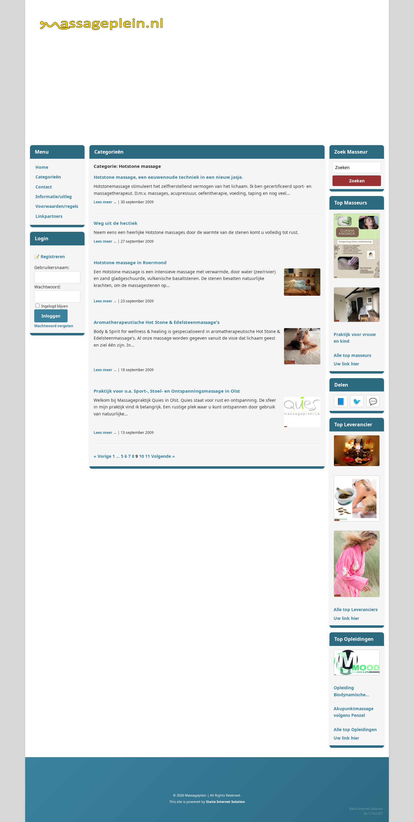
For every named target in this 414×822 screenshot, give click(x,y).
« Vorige (102, 456)
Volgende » (163, 456)
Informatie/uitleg (53, 196)
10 (141, 456)
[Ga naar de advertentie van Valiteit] (357, 320)
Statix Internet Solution (225, 801)
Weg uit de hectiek (115, 223)
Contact (43, 187)
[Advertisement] (207, 94)
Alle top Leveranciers (356, 609)
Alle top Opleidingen (355, 729)
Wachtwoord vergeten (53, 326)
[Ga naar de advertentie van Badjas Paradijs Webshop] (357, 595)
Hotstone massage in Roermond (130, 262)
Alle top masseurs (352, 355)
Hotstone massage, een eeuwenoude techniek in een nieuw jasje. (168, 177)
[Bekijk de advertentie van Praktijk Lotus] (302, 282)
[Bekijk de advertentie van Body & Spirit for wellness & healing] (302, 346)
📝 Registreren (49, 256)
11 (147, 456)
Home (41, 167)
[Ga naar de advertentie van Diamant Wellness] (357, 465)
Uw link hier (346, 364)
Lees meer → (105, 202)
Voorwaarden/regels (56, 206)
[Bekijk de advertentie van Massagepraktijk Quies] (302, 412)
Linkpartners (48, 216)
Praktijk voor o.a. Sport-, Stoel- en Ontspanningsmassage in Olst (167, 391)
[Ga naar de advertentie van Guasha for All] (357, 276)
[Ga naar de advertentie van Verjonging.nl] (357, 520)
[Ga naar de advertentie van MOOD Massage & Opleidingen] (357, 674)
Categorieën (48, 177)
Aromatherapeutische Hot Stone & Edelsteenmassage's (156, 322)
